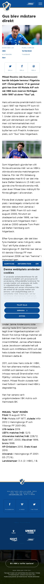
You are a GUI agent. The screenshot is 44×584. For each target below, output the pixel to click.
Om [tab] (37, 264)
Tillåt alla (22, 305)
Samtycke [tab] (9, 264)
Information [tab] (24, 264)
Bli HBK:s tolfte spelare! (22, 563)
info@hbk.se (16, 494)
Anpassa (21, 310)
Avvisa (22, 316)
